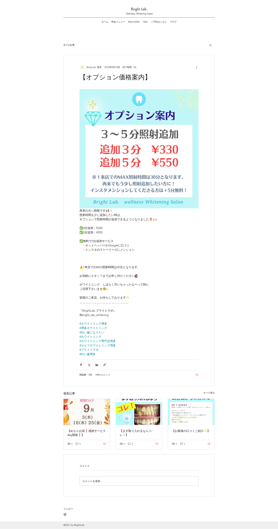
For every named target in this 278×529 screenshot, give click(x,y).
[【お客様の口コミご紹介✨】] (191, 412)
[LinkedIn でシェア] (96, 364)
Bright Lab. (139, 9)
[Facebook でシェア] (81, 364)
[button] (210, 45)
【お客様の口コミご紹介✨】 (191, 431)
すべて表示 (209, 392)
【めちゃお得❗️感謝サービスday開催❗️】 (86, 433)
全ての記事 (69, 44)
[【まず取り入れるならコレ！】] (139, 412)
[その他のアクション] (197, 67)
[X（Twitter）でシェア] (88, 364)
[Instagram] (65, 514)
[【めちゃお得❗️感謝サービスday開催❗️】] (87, 412)
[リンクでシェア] (104, 364)
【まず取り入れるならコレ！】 (136, 433)
